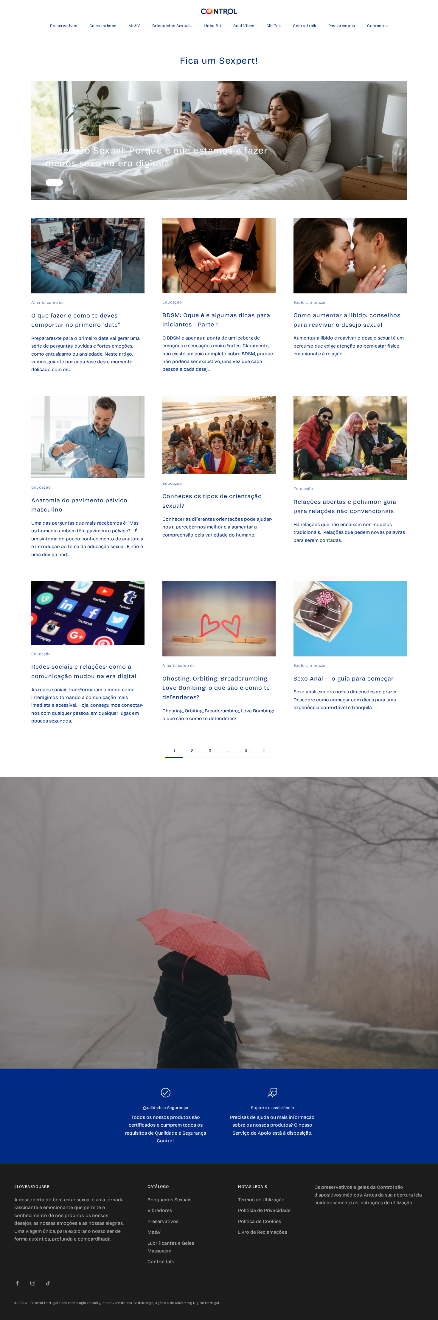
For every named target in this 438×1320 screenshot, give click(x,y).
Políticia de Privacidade (264, 1210)
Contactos (377, 26)
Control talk (304, 26)
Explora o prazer (309, 302)
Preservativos (63, 26)
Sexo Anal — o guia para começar (343, 678)
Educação (172, 302)
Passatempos (341, 26)
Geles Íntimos (103, 26)
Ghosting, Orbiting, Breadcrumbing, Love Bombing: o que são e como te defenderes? (216, 688)
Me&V (134, 26)
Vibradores (159, 1210)
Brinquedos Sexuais (172, 26)
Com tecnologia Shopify (79, 1303)
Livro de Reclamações (262, 1232)
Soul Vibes (243, 26)
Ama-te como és (47, 302)
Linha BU (212, 26)
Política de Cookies (259, 1221)
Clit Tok (273, 26)
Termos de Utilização (261, 1199)
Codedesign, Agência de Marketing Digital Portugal (176, 1303)
